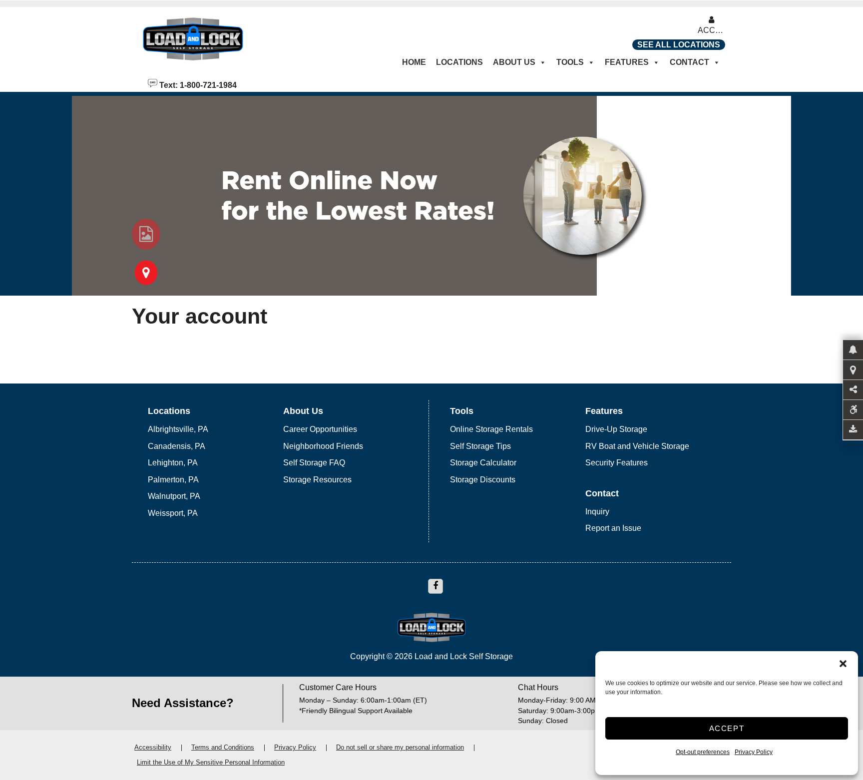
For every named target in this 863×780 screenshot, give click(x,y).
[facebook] (435, 586)
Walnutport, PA (174, 496)
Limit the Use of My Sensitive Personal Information (211, 762)
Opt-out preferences (703, 752)
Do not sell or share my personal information (400, 747)
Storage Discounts (482, 479)
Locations (459, 62)
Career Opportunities (320, 429)
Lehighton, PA (173, 462)
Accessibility (152, 747)
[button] (843, 664)
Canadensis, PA (176, 446)
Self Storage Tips (480, 446)
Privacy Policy (754, 752)
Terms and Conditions (222, 747)
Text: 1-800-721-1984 (197, 84)
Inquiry (597, 511)
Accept (727, 728)
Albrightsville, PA (178, 429)
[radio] (146, 234)
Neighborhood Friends (323, 446)
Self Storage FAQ (314, 462)
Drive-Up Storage (616, 429)
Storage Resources (317, 479)
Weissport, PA (173, 513)
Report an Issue (613, 528)
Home (414, 62)
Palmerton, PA (173, 479)
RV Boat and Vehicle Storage (637, 446)
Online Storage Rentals (491, 429)
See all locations (678, 44)
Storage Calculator (483, 462)
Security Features (616, 462)
